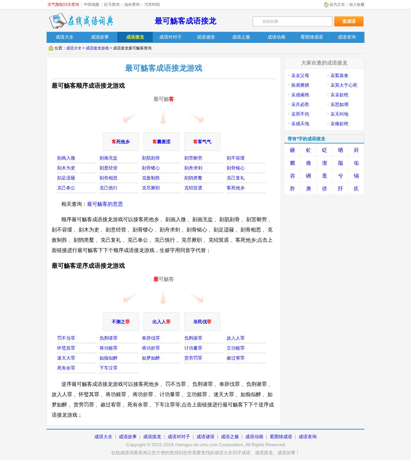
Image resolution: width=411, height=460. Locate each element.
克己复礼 (236, 177)
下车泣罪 (109, 367)
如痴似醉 (109, 357)
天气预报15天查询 (63, 4)
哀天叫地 (339, 114)
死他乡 (121, 141)
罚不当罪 (66, 338)
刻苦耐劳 (193, 158)
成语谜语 (205, 436)
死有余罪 (66, 367)
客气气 (202, 141)
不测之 (121, 321)
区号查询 (111, 4)
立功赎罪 (236, 348)
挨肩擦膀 (300, 85)
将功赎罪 (109, 348)
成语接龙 (152, 436)
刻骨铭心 (236, 167)
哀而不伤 (300, 114)
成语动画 (254, 436)
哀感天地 (300, 123)
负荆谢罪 (193, 338)
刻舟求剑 (193, 167)
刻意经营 (109, 167)
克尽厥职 (151, 187)
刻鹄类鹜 (193, 177)
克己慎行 (109, 187)
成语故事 (128, 436)
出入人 (162, 321)
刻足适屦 (66, 177)
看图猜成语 (281, 436)
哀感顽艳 (300, 94)
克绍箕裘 (193, 187)
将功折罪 (151, 348)
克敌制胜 (151, 177)
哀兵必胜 (300, 104)
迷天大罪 (66, 357)
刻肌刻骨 (151, 158)
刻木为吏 (66, 167)
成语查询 (308, 436)
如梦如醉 (151, 357)
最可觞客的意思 (105, 204)
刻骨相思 (109, 177)
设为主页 (337, 4)
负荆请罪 (109, 338)
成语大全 (74, 48)
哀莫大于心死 (343, 85)
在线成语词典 (81, 21)
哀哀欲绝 (339, 94)
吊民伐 (202, 321)
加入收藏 (356, 4)
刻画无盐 (109, 158)
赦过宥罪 (236, 357)
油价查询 (132, 4)
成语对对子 (179, 436)
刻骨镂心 (151, 167)
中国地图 (91, 4)
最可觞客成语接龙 (185, 20)
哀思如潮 (339, 104)
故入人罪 (236, 338)
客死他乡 (236, 187)
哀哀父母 (300, 75)
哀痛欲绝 (339, 123)
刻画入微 (66, 158)
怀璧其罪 (66, 348)
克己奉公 (66, 187)
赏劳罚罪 (193, 357)
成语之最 (230, 436)
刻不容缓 (236, 158)
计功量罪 (193, 348)
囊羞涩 (162, 141)
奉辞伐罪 (151, 338)
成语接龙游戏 (97, 48)
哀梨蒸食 (339, 75)
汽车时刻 (152, 4)
